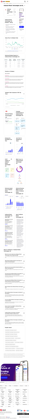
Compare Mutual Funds (17, 404)
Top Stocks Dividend (10, 398)
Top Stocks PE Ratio (2, 398)
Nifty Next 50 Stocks (2, 392)
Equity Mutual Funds (17, 400)
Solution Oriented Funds (10, 402)
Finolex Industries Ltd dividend (9, 342)
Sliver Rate (9, 406)
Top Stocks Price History (17, 398)
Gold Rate (2, 406)
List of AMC (2, 400)
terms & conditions (22, 29)
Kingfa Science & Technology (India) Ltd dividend (11, 346)
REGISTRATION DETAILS (3, 418)
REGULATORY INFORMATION (13, 418)
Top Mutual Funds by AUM (10, 400)
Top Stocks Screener (3, 404)
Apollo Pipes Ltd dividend (19, 350)
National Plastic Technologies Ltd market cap (11, 336)
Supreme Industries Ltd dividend (9, 338)
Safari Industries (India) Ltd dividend (10, 344)
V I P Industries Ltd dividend (19, 348)
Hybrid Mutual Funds (2, 402)
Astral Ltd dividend (17, 338)
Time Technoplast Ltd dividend (19, 342)
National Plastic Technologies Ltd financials (11, 334)
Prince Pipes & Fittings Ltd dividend (10, 350)
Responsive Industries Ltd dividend (10, 348)
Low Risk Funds (17, 402)
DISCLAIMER (7, 418)
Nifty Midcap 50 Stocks (10, 392)
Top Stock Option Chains (17, 390)
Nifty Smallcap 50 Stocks (17, 392)
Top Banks (9, 404)
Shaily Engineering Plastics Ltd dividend (10, 340)
